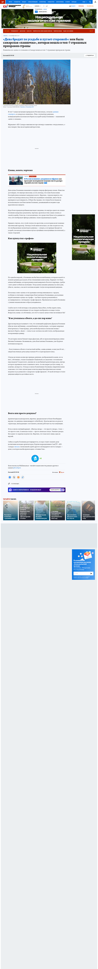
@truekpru (17, 468)
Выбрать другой (42, 11)
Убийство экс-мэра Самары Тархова (42, 31)
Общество (51, 2)
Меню (2, 2)
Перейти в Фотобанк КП (27, 107)
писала (16, 447)
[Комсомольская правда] (12, 6)
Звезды (74, 2)
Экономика (60, 2)
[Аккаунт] (95, 2)
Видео (24, 2)
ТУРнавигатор (14, 31)
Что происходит (15, 483)
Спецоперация (33, 2)
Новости (29, 31)
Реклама (81, 6)
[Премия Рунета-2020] (26, 6)
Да (36, 11)
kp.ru (62, 472)
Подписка (90, 6)
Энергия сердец (58, 31)
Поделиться (90, 55)
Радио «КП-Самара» (68, 31)
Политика (42, 2)
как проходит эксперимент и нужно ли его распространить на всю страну (43, 181)
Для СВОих (22, 31)
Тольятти (17, 2)
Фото (10, 2)
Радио (73, 6)
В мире (67, 2)
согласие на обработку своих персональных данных (82, 577)
